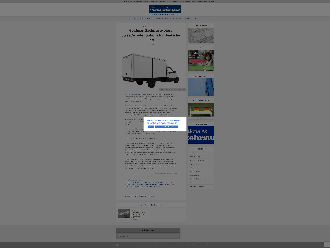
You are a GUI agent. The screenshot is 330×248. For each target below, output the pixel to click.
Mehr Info (174, 127)
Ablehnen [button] (151, 127)
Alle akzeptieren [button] (159, 127)
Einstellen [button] (167, 127)
